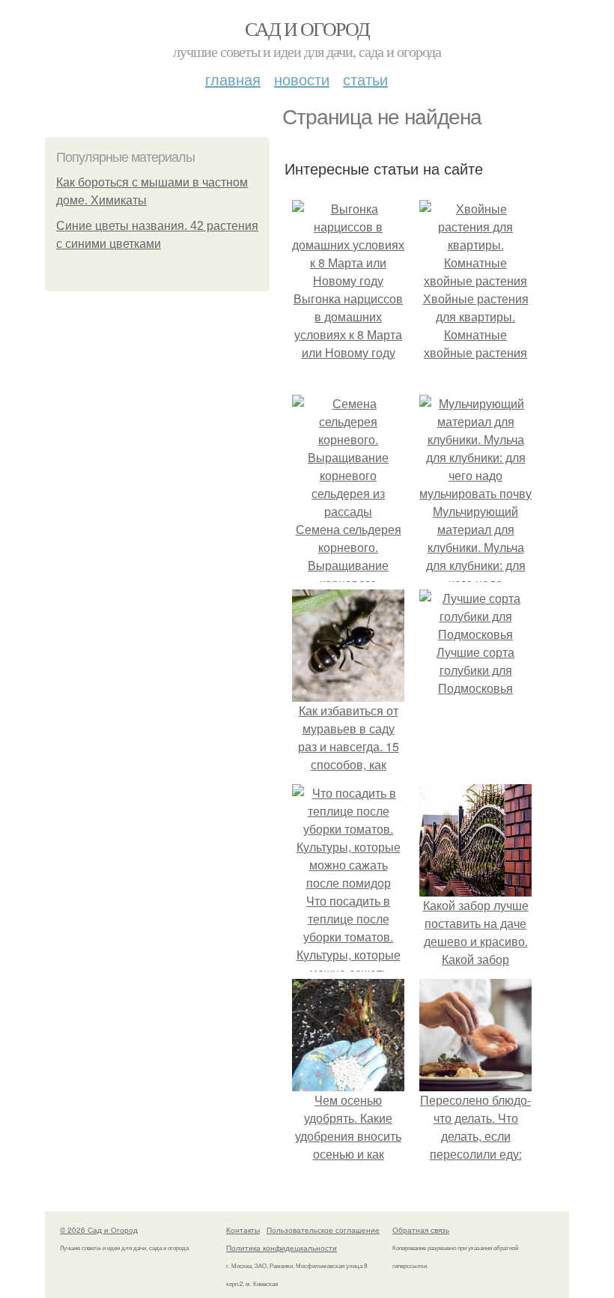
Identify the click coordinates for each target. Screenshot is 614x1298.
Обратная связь (420, 1230)
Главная (233, 79)
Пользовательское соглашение (323, 1230)
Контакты (243, 1230)
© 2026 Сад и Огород (99, 1230)
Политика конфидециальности (281, 1248)
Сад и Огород (307, 28)
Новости (301, 79)
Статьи (365, 79)
